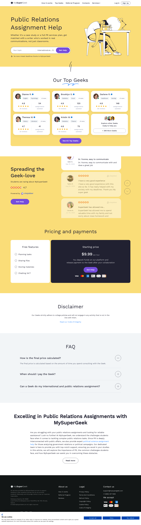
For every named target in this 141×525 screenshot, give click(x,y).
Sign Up (126, 3)
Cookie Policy (84, 504)
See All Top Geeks (70, 141)
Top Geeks (59, 3)
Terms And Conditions (87, 495)
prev (127, 183)
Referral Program (73, 3)
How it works (46, 3)
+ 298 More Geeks (109, 131)
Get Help (63, 50)
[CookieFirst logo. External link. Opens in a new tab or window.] (2, 515)
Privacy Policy (84, 492)
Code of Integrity (85, 508)
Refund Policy (84, 498)
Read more (70, 461)
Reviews (61, 498)
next (127, 191)
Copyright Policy (85, 501)
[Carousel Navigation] (127, 187)
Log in (116, 3)
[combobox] (45, 50)
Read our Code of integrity (70, 322)
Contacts (86, 3)
